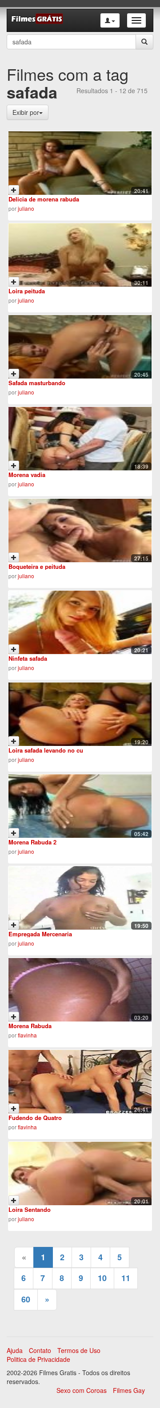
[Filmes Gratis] (37, 20)
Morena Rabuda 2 (32, 842)
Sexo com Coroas (81, 1390)
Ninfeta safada (27, 658)
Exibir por (25, 112)
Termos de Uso (78, 1350)
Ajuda (15, 1350)
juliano (26, 208)
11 (125, 1278)
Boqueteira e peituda (36, 566)
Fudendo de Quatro (35, 1117)
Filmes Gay (129, 1390)
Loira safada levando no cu (45, 750)
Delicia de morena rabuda (43, 199)
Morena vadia (26, 474)
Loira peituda (26, 291)
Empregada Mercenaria (40, 934)
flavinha (27, 1035)
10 (102, 1278)
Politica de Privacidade (38, 1359)
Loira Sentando (29, 1209)
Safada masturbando (36, 383)
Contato (40, 1350)
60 (25, 1299)
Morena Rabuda (30, 1025)
